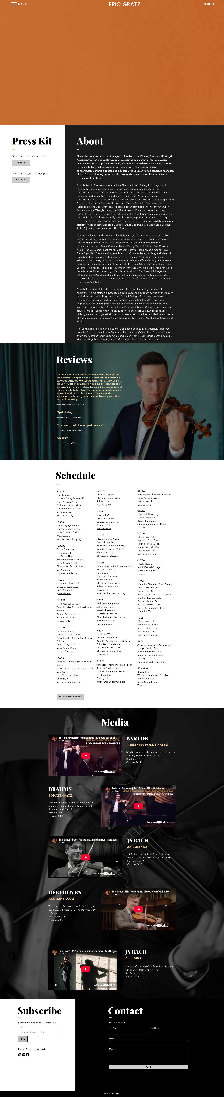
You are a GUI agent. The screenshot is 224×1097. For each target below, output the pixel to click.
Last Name (154, 1028)
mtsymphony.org (105, 623)
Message (113, 1049)
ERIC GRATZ (125, 4)
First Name (113, 1028)
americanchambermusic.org (71, 682)
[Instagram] (204, 4)
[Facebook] (213, 4)
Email (21, 1027)
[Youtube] (209, 4)
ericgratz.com (151, 339)
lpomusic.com (64, 593)
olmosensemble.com (67, 573)
